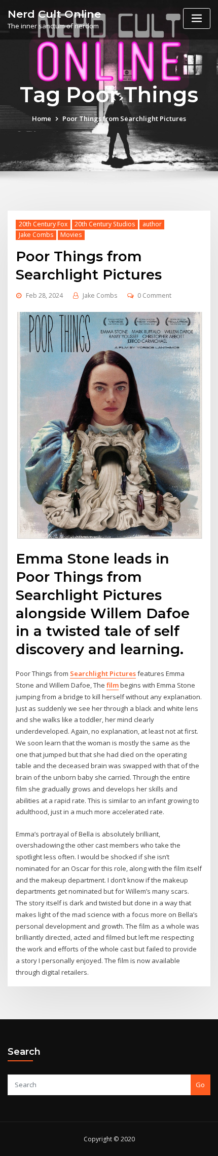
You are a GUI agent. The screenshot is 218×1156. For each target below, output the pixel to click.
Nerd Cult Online (54, 14)
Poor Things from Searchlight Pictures (124, 118)
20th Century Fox (43, 224)
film (112, 685)
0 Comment (154, 295)
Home (41, 118)
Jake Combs (36, 234)
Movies (71, 234)
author (152, 224)
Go (200, 1084)
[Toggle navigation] (196, 18)
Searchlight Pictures (103, 673)
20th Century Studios (105, 224)
